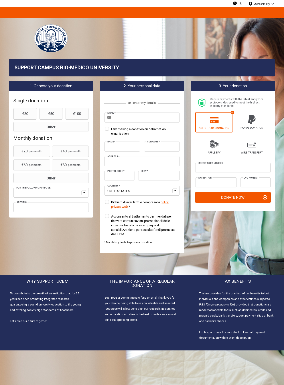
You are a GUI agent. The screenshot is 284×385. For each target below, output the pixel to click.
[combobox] (51, 193)
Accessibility (262, 4)
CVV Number (251, 178)
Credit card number (210, 163)
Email (111, 113)
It (241, 3)
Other (51, 127)
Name (111, 141)
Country (113, 186)
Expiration (205, 178)
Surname (153, 141)
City (144, 171)
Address (113, 156)
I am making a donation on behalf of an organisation (138, 131)
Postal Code (115, 171)
